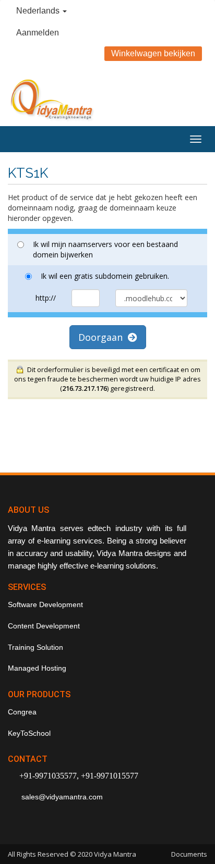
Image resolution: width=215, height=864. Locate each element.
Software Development (45, 604)
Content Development (44, 626)
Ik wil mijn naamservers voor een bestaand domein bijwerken (105, 249)
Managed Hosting (37, 668)
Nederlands (39, 10)
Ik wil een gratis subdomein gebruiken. (105, 276)
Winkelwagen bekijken (153, 53)
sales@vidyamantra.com (61, 797)
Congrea (22, 712)
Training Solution (35, 647)
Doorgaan (103, 337)
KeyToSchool (29, 733)
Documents (189, 854)
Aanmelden (37, 32)
